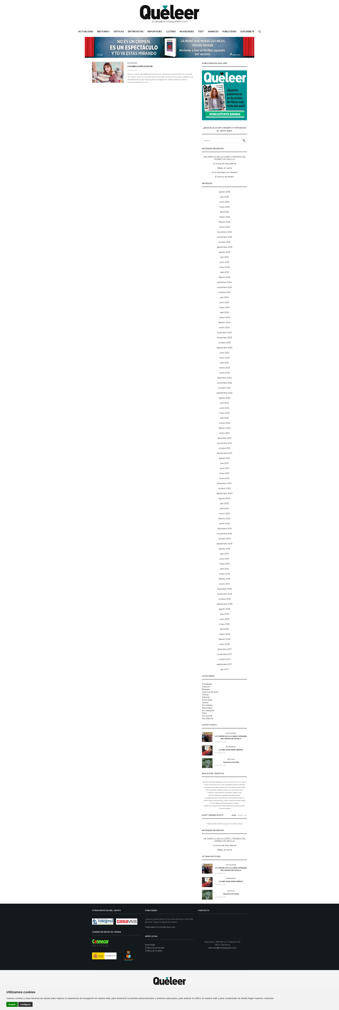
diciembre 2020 (224, 483)
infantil (222, 787)
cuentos (211, 785)
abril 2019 (224, 569)
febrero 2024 (224, 322)
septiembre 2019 (224, 544)
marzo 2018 (224, 634)
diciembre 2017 (224, 649)
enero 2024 (224, 327)
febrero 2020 (224, 518)
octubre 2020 (224, 488)
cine (239, 782)
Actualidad (85, 31)
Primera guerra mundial (230, 803)
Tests (204, 713)
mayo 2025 (224, 267)
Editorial (205, 697)
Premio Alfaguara (216, 803)
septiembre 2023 (224, 347)
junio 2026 (224, 202)
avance (226, 782)
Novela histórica (239, 798)
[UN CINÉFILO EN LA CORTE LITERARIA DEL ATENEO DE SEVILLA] (207, 737)
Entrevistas (136, 31)
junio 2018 (224, 619)
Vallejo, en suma (224, 168)
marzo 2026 (224, 217)
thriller (242, 806)
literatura (227, 790)
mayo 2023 (224, 358)
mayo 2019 (224, 564)
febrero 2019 (224, 579)
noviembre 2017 (224, 654)
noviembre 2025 (224, 237)
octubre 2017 (224, 659)
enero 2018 (224, 644)
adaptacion (219, 782)
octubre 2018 (224, 599)
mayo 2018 (224, 624)
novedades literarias (211, 798)
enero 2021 (224, 478)
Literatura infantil (213, 792)
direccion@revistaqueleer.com (222, 948)
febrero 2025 (224, 277)
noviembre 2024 (224, 287)
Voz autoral (207, 716)
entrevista (241, 785)
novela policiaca (218, 800)
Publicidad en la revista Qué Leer (160, 927)
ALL (245, 815)
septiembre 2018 (224, 604)
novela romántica (229, 800)
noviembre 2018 (224, 594)
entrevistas (207, 787)
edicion (235, 785)
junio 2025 (224, 262)
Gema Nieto (215, 787)
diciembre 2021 (224, 438)
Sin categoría (208, 710)
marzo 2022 (224, 423)
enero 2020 (224, 523)
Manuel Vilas (224, 792)
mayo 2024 (224, 307)
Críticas (118, 31)
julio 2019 (224, 554)
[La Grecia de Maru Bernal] (207, 750)
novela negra (207, 800)
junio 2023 (224, 352)
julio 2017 (224, 669)
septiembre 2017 (224, 664)
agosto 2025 (224, 252)
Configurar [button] (25, 1004)
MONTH (240, 815)
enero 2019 (224, 584)
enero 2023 (224, 373)
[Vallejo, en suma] (207, 763)
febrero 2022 (224, 428)
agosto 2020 (224, 498)
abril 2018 (224, 629)
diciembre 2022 (224, 378)
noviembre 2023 (224, 337)
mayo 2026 (224, 207)
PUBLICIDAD (229, 31)
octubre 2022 (224, 388)
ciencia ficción (233, 782)
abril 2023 (224, 363)
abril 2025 (224, 272)
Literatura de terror (237, 790)
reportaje (237, 806)
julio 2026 (224, 197)
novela (220, 798)
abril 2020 (224, 508)
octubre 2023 (224, 342)
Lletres (171, 31)
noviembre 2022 (224, 383)
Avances (213, 31)
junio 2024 (224, 302)
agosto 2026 (224, 192)
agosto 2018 (224, 609)
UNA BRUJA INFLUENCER (140, 66)
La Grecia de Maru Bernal (224, 163)
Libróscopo (220, 790)
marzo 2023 (224, 368)
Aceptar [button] (12, 1004)
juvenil (239, 787)
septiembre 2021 (224, 453)
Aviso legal (150, 945)
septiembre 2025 (224, 247)
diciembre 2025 (224, 232)
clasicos (244, 782)
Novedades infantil (234, 795)
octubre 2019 (224, 538)
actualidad (212, 782)
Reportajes (155, 31)
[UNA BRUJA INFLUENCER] (107, 72)
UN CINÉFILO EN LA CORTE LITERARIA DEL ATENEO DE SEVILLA (224, 158)
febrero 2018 (224, 639)
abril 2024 (224, 312)
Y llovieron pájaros (224, 808)
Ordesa (243, 800)
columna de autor (210, 692)
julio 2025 (224, 257)
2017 (206, 782)
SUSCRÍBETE (247, 31)
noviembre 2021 (224, 443)
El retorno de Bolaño (224, 177)
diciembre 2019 (224, 528)
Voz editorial (207, 718)
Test (201, 31)
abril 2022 (224, 418)
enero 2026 (224, 227)
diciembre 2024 (224, 282)
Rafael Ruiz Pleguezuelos (212, 806)
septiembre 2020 (225, 493)
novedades (224, 795)
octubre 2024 (224, 292)
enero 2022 (224, 433)
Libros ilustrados (211, 790)
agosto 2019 (224, 549)
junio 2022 (224, 408)
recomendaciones (227, 806)
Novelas (238, 800)
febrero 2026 (224, 222)
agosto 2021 (224, 458)
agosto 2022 (224, 398)
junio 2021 (224, 468)
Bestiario (103, 31)
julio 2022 (224, 403)
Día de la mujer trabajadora (224, 785)
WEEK (234, 815)
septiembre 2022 (224, 393)
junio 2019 (224, 559)
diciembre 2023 (224, 332)
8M (204, 782)
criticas (206, 785)
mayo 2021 (224, 473)
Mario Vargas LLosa (235, 792)
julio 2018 (224, 614)
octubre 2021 (224, 448)
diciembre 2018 (224, 589)
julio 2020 (224, 503)
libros (243, 787)
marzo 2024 (224, 317)
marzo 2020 (224, 513)
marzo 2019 (224, 574)
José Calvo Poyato (230, 787)
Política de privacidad (154, 948)
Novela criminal (228, 798)
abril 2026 (224, 212)
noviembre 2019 (224, 533)
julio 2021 (224, 463)
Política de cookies (153, 951)
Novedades (187, 31)
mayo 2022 (224, 413)
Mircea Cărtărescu (214, 795)
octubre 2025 (224, 242)
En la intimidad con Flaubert (224, 172)
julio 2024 (224, 297)
